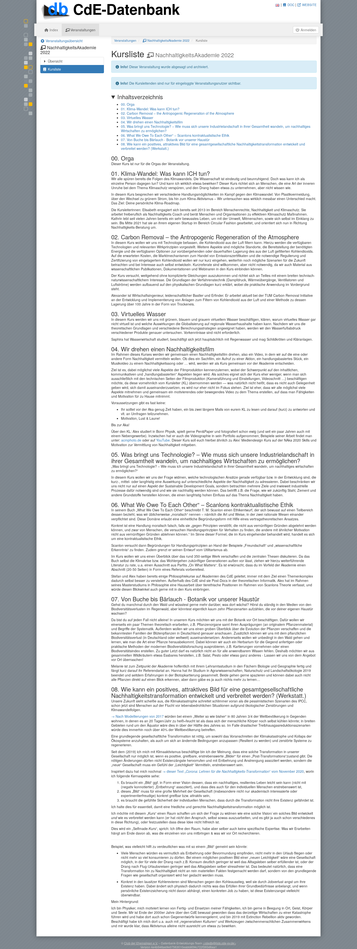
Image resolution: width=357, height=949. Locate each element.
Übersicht (54, 61)
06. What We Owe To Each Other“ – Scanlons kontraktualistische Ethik (175, 135)
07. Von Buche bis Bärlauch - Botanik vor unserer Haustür (165, 139)
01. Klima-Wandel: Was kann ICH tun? (150, 108)
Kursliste (54, 69)
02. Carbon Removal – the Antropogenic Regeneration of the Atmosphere (177, 113)
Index (53, 29)
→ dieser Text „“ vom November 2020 (233, 771)
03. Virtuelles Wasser (137, 117)
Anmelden (308, 29)
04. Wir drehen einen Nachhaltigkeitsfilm (152, 122)
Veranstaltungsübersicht (64, 40)
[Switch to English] (277, 4)
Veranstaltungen (82, 29)
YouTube (163, 440)
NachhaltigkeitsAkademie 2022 (167, 40)
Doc (290, 4)
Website (309, 4)
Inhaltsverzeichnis (140, 97)
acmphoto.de (131, 440)
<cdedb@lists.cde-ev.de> (219, 943)
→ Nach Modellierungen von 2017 (137, 716)
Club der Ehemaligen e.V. (141, 943)
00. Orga (128, 104)
